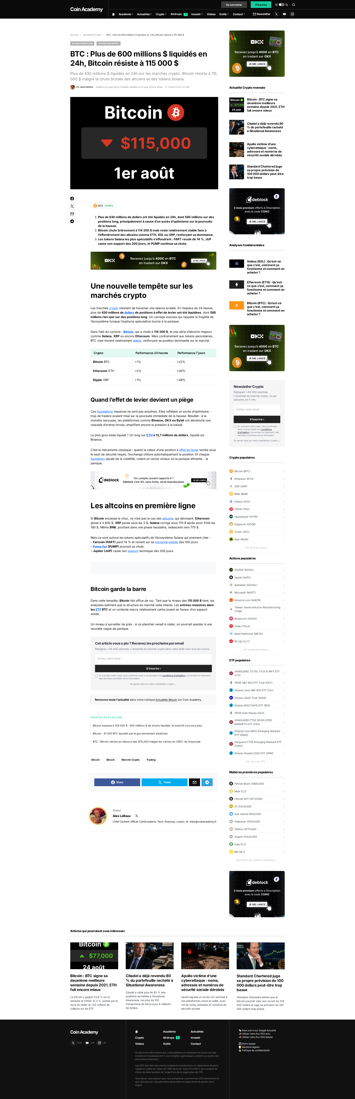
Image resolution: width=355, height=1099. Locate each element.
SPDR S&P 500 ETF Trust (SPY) (253, 682)
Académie (169, 1031)
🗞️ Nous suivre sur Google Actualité (257, 1030)
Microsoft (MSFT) (245, 592)
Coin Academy (86, 9)
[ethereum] (236, 284)
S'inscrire (261, 4)
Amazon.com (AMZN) (247, 600)
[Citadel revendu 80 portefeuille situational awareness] (236, 127)
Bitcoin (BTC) (242, 471)
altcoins (167, 518)
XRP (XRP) (240, 486)
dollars (129, 312)
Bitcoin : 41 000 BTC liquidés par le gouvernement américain (130, 733)
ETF (98, 609)
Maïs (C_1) (240, 791)
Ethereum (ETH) (243, 478)
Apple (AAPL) (242, 577)
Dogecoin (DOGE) (245, 524)
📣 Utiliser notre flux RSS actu (254, 1033)
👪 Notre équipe (247, 1043)
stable (137, 340)
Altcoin (95, 759)
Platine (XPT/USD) (245, 829)
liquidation (98, 459)
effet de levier (189, 450)
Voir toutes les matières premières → (257, 860)
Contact (196, 1043)
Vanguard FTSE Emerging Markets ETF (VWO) (258, 743)
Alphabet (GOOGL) (245, 585)
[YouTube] (284, 14)
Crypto (139, 1037)
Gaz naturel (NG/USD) (247, 814)
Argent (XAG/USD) (245, 836)
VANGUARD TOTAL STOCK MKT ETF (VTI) (257, 673)
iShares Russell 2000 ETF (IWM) (253, 753)
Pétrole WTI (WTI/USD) (248, 798)
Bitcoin (128, 332)
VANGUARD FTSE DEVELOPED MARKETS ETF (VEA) (253, 722)
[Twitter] (276, 14)
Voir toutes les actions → (257, 649)
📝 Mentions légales (249, 1047)
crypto (113, 308)
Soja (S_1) (240, 844)
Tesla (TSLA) (242, 626)
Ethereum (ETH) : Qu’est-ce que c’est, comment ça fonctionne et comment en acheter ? (266, 287)
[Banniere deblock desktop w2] (153, 480)
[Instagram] (292, 14)
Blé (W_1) (239, 851)
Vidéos (139, 1043)
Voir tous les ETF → (257, 761)
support (133, 551)
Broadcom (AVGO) (245, 618)
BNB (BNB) (241, 493)
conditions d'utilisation (173, 675)
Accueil (74, 34)
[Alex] (98, 816)
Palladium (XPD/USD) (247, 821)
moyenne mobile (166, 542)
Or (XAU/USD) (243, 806)
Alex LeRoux (122, 816)
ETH (149, 435)
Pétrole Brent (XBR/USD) (249, 783)
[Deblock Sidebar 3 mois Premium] (257, 211)
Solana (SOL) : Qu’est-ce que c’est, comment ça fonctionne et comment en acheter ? (266, 266)
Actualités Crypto (92, 34)
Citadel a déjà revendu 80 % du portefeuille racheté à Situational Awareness (265, 127)
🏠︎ (136, 1031)
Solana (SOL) (242, 501)
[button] (281, 5)
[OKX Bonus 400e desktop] (153, 260)
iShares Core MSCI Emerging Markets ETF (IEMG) (257, 732)
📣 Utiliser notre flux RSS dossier (256, 1037)
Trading (151, 759)
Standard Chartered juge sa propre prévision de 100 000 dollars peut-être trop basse (265, 172)
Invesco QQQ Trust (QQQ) (250, 697)
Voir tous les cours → (257, 547)
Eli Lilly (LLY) (242, 641)
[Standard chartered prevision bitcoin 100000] (236, 172)
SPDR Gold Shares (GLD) (249, 713)
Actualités (197, 1031)
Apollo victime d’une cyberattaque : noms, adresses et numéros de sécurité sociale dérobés (264, 149)
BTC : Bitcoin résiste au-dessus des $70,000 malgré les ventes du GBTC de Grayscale (146, 741)
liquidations (105, 411)
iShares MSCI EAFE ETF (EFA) (252, 705)
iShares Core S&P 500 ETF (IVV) (253, 690)
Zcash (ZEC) (241, 531)
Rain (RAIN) (241, 539)
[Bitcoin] (236, 305)
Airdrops (171, 1037)
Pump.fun (100, 546)
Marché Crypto (130, 759)
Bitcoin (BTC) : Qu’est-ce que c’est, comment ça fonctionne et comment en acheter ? (266, 308)
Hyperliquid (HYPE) (246, 516)
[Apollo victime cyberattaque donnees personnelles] (236, 149)
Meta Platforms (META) (248, 633)
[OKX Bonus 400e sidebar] (257, 53)
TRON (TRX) (242, 509)
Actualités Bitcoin (82, 43)
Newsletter (263, 14)
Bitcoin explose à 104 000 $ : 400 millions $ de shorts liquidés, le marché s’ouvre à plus (147, 725)
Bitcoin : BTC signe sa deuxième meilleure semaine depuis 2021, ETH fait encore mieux (266, 105)
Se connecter (234, 4)
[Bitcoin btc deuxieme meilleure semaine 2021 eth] (236, 105)
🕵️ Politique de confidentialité (254, 1050)
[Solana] (236, 263)
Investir (195, 1037)
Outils (167, 1043)
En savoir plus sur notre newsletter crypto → (153, 684)
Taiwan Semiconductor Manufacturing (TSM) (257, 609)
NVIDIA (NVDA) (244, 569)
